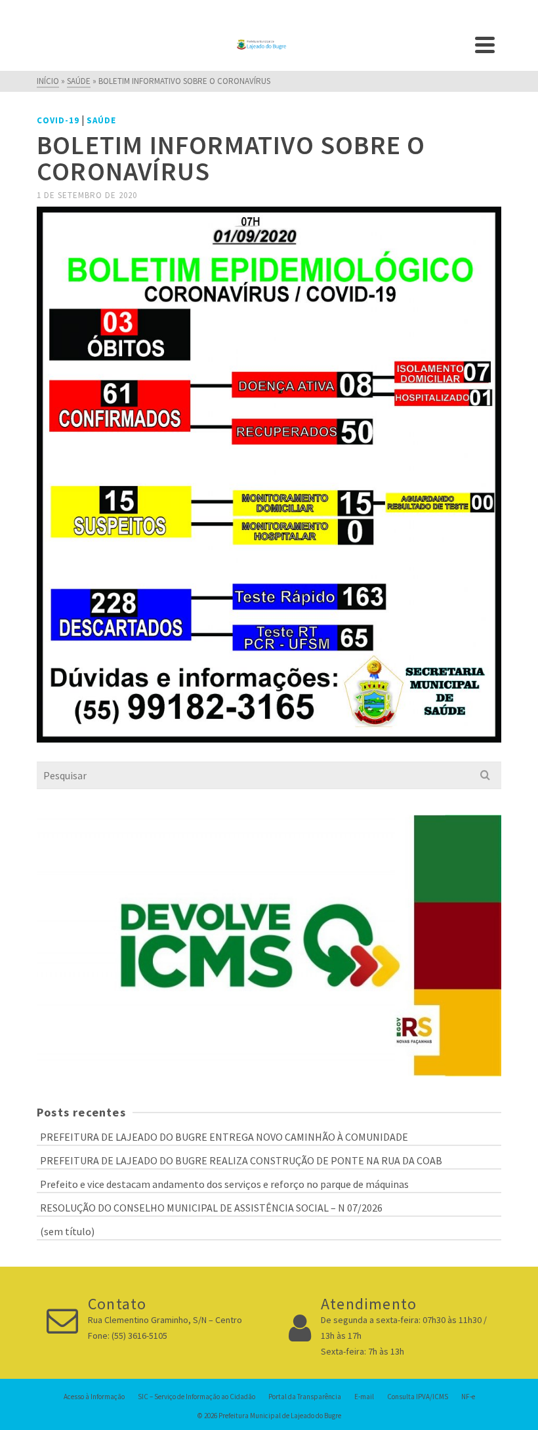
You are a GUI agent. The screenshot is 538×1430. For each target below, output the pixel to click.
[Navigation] (484, 44)
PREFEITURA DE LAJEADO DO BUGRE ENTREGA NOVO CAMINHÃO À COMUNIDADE (224, 1136)
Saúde (101, 120)
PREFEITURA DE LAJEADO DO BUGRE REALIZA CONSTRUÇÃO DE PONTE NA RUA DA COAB (241, 1160)
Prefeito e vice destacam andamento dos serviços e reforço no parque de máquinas (224, 1184)
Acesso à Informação (94, 1396)
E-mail (364, 1396)
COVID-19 (58, 120)
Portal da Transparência (304, 1396)
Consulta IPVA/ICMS (417, 1396)
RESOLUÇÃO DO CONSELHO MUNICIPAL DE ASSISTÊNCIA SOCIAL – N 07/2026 (211, 1207)
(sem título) (67, 1231)
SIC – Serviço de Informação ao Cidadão (196, 1396)
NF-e (468, 1396)
